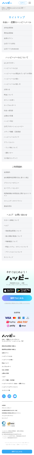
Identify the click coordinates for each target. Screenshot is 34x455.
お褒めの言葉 (5, 373)
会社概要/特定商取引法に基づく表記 (9, 410)
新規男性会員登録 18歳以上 (9, 349)
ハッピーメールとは (7, 356)
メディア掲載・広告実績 (8, 380)
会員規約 (4, 405)
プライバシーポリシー (6, 407)
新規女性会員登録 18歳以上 (9, 346)
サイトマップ (5, 418)
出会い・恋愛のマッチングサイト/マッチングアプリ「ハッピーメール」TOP (12, 340)
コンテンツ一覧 (6, 390)
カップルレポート (6, 366)
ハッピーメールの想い (7, 359)
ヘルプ (3, 376)
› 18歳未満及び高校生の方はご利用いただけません (17, 303)
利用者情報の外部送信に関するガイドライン (11, 413)
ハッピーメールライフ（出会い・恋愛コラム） (14, 383)
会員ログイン (5, 353)
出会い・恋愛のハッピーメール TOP (12, 8)
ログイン (23, 3)
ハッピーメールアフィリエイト (10, 387)
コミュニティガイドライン (7, 415)
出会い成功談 (5, 370)
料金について (5, 363)
